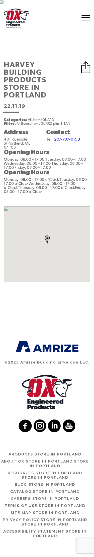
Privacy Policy (45, 522)
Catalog (45, 491)
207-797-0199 (67, 139)
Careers (45, 498)
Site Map (45, 512)
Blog (45, 484)
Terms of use (45, 505)
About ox (45, 463)
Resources (45, 475)
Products (45, 454)
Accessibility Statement (45, 533)
